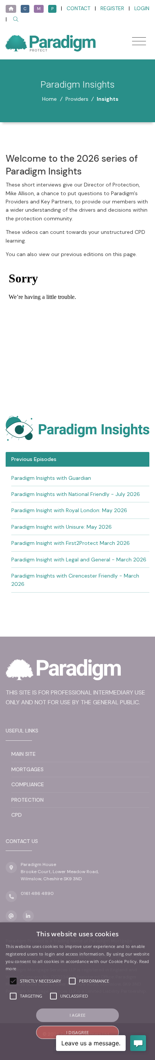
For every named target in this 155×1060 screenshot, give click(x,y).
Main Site (23, 754)
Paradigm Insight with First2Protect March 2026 (70, 543)
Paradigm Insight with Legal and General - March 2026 (78, 559)
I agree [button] (78, 1015)
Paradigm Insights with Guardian (51, 478)
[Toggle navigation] (139, 41)
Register (112, 8)
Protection (27, 799)
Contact (78, 8)
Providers (76, 99)
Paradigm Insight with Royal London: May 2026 (69, 510)
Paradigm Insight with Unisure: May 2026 (61, 526)
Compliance (27, 784)
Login (141, 8)
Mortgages (27, 769)
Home (49, 99)
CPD (16, 814)
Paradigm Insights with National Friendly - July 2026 (75, 494)
